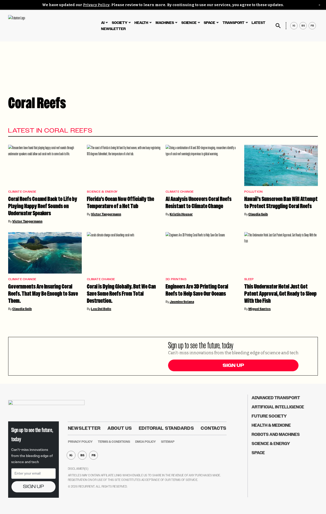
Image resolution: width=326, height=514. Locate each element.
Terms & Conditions (114, 442)
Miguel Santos (259, 309)
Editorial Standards (166, 428)
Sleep (249, 279)
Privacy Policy (96, 5)
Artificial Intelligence (278, 407)
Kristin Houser (181, 214)
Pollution (253, 191)
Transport (233, 23)
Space (209, 23)
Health (141, 23)
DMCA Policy (145, 442)
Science (189, 23)
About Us (119, 428)
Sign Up (233, 365)
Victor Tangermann (27, 221)
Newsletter (113, 29)
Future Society (269, 416)
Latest (258, 23)
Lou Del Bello (101, 309)
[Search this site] (278, 25)
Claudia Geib (258, 214)
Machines (165, 23)
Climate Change (22, 191)
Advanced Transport (276, 397)
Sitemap (167, 442)
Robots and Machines (276, 434)
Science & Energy (102, 191)
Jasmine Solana (182, 302)
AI (102, 23)
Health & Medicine (271, 425)
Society (119, 23)
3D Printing (176, 279)
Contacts (213, 428)
